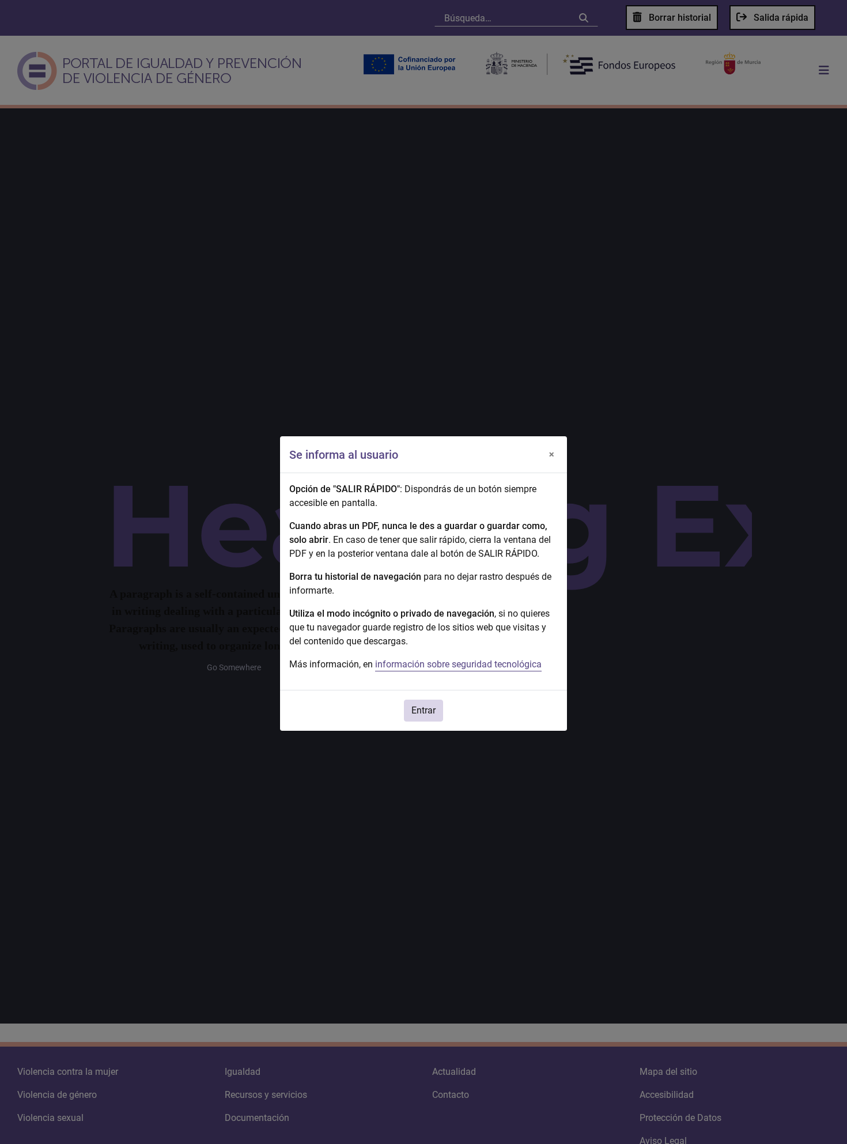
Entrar (423, 710)
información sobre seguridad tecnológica (458, 664)
